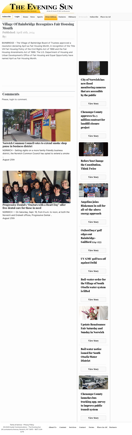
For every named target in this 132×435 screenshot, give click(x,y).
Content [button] (63, 427)
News (32, 17)
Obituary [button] (72, 17)
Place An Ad (105, 17)
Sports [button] (40, 17)
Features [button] (62, 17)
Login (17, 17)
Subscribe (6, 17)
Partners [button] (113, 427)
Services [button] (73, 427)
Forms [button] (91, 427)
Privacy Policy (29, 425)
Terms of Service (16, 425)
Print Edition (50, 17)
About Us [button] (53, 427)
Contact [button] (82, 427)
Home (25, 17)
